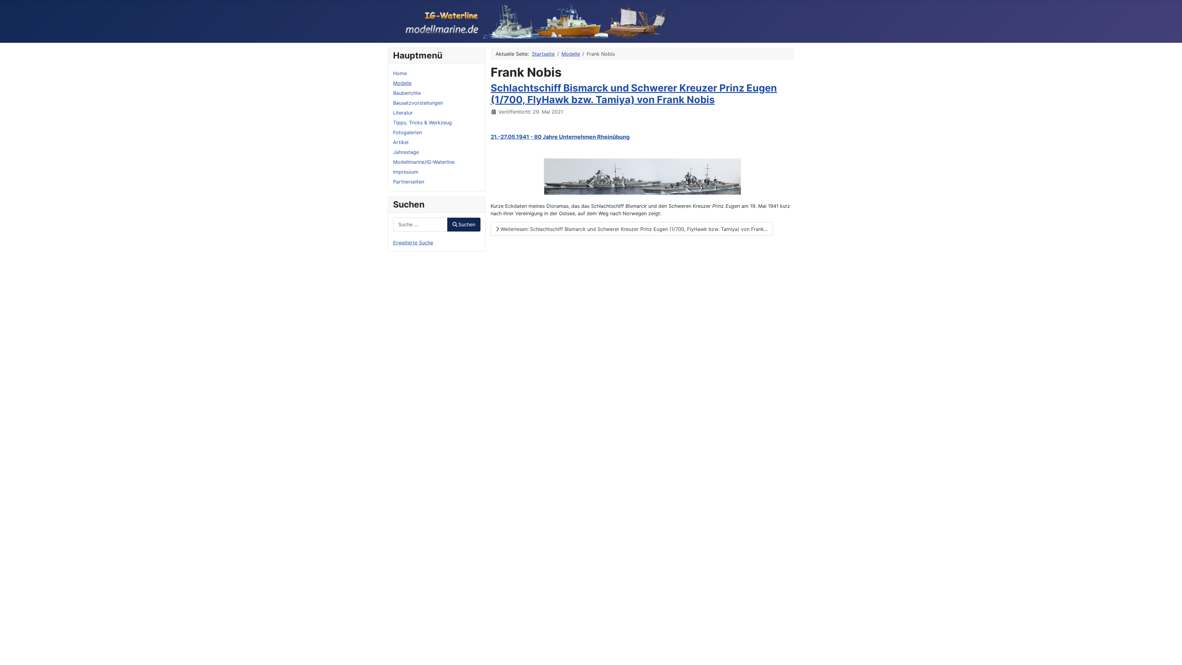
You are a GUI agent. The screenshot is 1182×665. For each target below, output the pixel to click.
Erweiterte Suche (413, 243)
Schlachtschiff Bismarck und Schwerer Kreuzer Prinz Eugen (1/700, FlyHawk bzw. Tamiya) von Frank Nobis (634, 94)
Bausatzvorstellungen (418, 103)
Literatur (403, 113)
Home (400, 73)
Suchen (466, 224)
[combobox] (420, 225)
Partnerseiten (408, 182)
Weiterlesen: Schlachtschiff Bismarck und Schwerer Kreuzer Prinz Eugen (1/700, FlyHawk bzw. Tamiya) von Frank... (633, 229)
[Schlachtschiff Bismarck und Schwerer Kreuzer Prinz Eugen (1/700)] (642, 176)
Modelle (402, 83)
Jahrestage (406, 152)
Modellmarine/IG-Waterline (424, 162)
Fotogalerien (407, 132)
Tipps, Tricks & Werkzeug (422, 122)
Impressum (405, 172)
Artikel (400, 142)
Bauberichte (407, 93)
